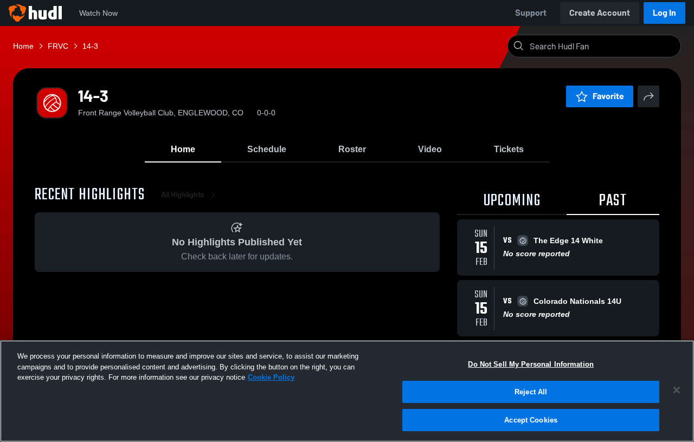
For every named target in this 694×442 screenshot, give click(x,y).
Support (531, 12)
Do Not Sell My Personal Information (531, 364)
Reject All (531, 392)
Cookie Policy (271, 377)
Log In (664, 12)
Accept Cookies (530, 419)
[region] (347, 391)
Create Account (599, 12)
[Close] (677, 390)
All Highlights (182, 194)
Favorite (608, 96)
